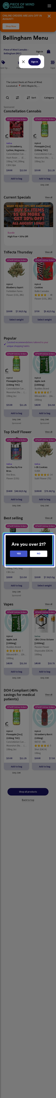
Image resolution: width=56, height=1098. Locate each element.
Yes (19, 554)
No (38, 554)
